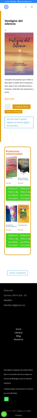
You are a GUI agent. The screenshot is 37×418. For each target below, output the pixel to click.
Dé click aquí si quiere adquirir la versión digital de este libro (18, 122)
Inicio (18, 329)
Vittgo (20, 411)
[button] (6, 30)
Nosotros (18, 339)
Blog (18, 335)
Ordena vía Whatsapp (13, 112)
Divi (29, 411)
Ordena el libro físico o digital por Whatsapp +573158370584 (15, 193)
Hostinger (18, 415)
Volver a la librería (17, 273)
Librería (18, 332)
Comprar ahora (22, 106)
